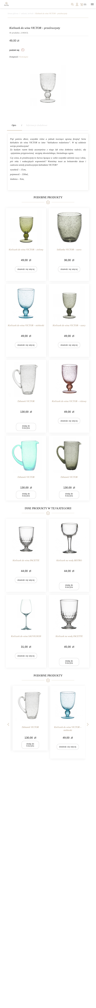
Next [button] (87, 724)
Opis (14, 125)
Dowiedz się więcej (25, 269)
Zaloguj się (77, 4)
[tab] (14, 125)
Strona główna (13, 13)
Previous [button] (8, 724)
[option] (29, 718)
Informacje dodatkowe (36, 125)
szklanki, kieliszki (27, 13)
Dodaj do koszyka (26, 427)
